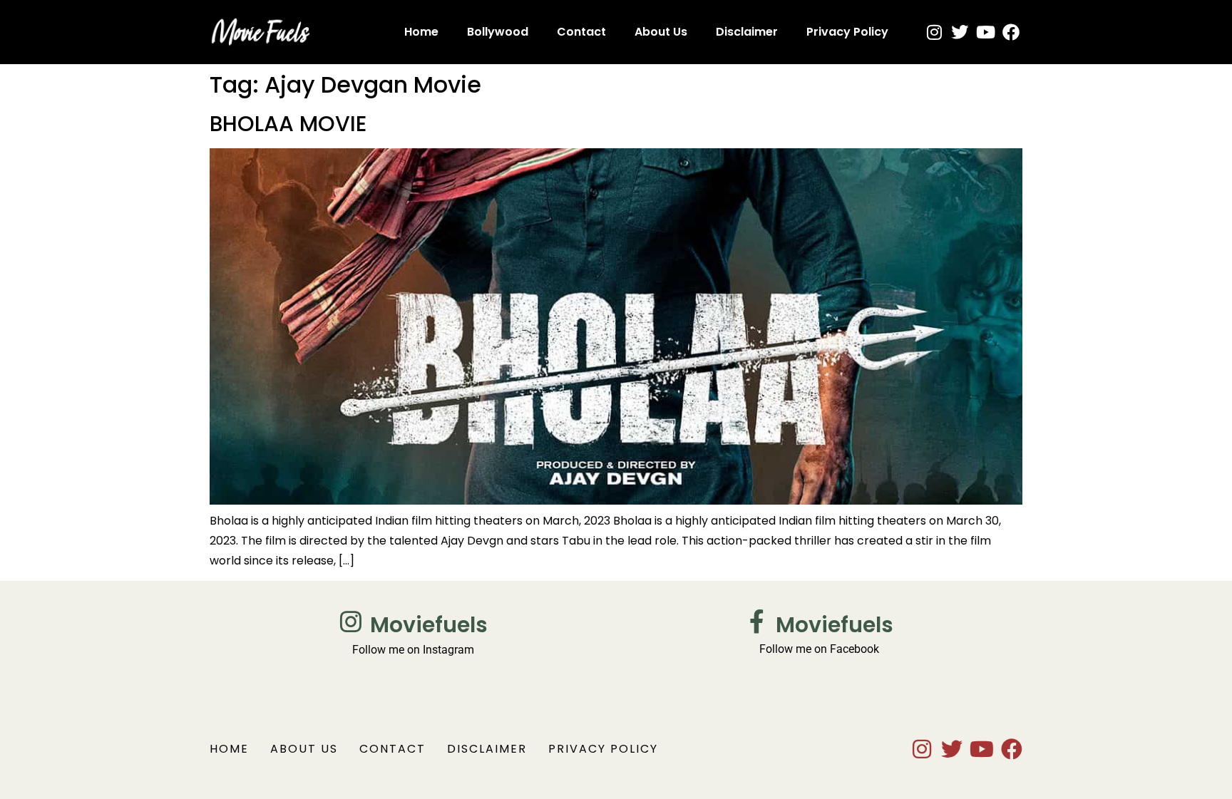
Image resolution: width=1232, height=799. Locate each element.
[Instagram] (934, 32)
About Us (661, 32)
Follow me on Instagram (413, 649)
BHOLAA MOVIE (288, 123)
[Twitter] (959, 32)
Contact (581, 32)
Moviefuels (429, 624)
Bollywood (497, 32)
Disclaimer (747, 32)
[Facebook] (1011, 32)
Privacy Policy (847, 32)
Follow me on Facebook (819, 649)
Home (421, 32)
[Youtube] (985, 32)
